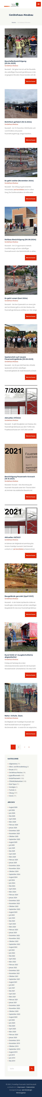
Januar (13, 828)
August (13, 807)
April (12, 819)
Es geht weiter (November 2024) (19, 181)
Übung (11, 793)
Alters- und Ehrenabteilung (18, 767)
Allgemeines (13, 764)
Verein (11, 796)
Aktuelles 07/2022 (13, 418)
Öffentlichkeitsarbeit (16, 781)
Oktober (13, 836)
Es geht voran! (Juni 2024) (16, 298)
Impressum (21, 1087)
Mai (12, 816)
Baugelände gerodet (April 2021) (19, 596)
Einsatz (11, 770)
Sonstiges (12, 787)
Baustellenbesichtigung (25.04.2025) (15, 62)
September (14, 839)
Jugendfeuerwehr (14, 775)
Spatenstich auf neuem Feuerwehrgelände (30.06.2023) (19, 358)
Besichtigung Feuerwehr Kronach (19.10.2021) (20, 478)
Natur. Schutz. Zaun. (14, 716)
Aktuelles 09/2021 (13, 537)
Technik (11, 790)
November (14, 833)
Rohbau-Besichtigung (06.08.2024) (20, 239)
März (12, 822)
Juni (12, 813)
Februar (13, 825)
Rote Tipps (12, 784)
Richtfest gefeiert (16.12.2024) (18, 122)
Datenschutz (30, 1087)
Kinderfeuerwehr (14, 778)
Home (14, 22)
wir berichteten (19, 190)
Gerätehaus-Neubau (11, 66)
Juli (12, 810)
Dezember (14, 831)
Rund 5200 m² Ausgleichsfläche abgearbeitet (19, 656)
